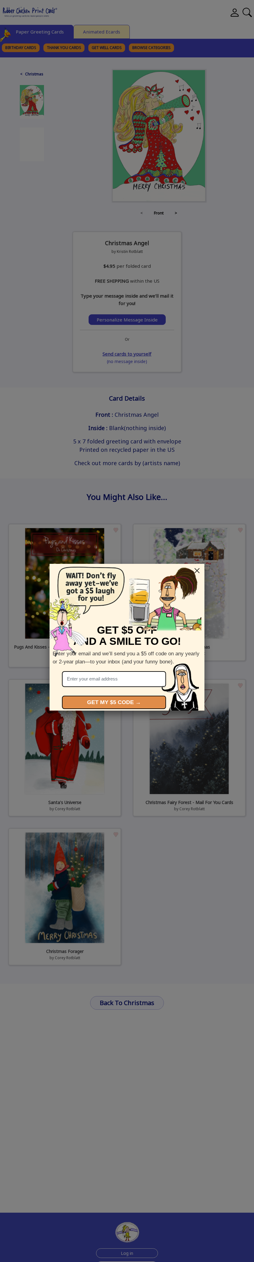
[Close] (197, 570)
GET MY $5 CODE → (114, 702)
